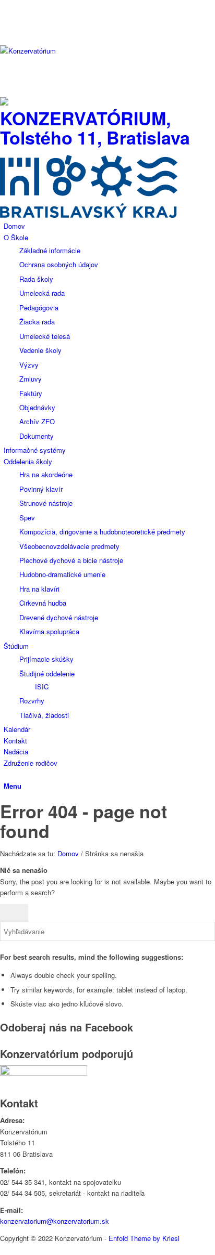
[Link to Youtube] (6, 17)
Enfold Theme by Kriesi (144, 1238)
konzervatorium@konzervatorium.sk (54, 1221)
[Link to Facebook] (6, 5)
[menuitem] (109, 225)
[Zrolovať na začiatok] (2, 1249)
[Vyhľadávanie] (6, 774)
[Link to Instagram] (6, 29)
